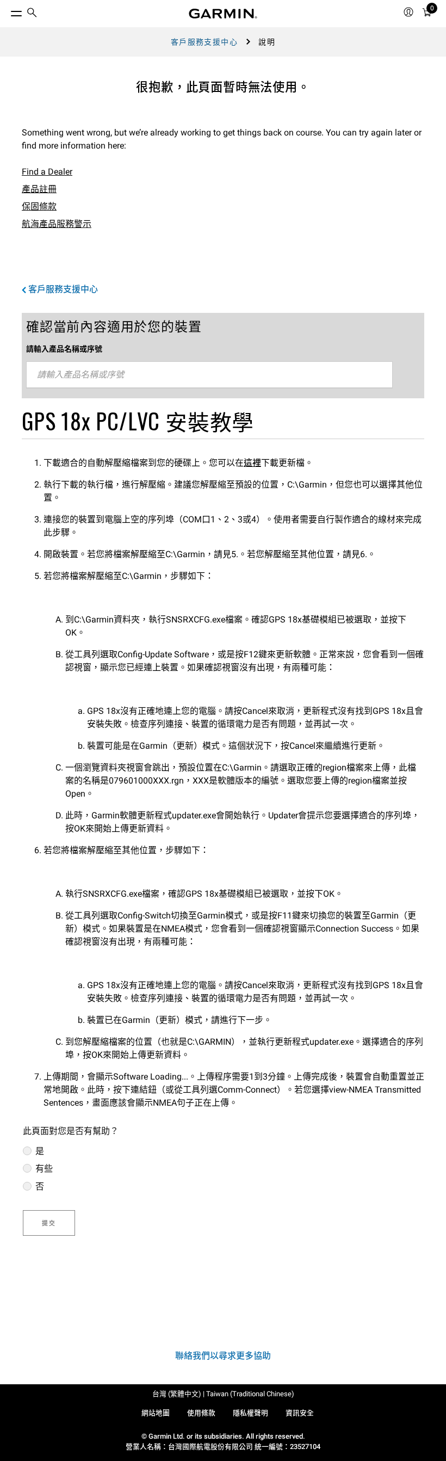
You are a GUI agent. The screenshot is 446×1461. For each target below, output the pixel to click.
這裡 (252, 463)
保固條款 (39, 206)
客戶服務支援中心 (204, 42)
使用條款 (201, 1413)
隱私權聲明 (250, 1413)
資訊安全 (300, 1413)
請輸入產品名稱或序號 (64, 348)
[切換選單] (6, 11)
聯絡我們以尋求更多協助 (223, 1356)
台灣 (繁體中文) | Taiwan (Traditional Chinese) (223, 1394)
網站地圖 (155, 1413)
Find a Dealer (47, 172)
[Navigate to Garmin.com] (223, 13)
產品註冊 (39, 189)
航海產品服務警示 (56, 224)
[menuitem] (32, 14)
